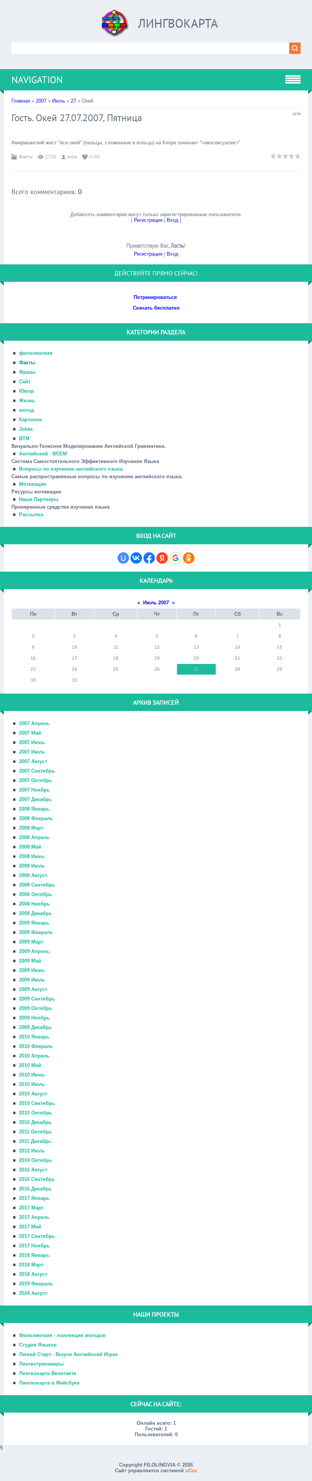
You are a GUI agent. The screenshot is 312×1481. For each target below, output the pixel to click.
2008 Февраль (36, 818)
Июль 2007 (156, 602)
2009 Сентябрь (37, 999)
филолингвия (36, 353)
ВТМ (24, 438)
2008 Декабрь (35, 913)
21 (237, 658)
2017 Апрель (34, 1217)
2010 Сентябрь (37, 1103)
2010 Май (30, 1065)
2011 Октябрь (35, 1132)
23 (33, 669)
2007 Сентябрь (37, 771)
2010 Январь (34, 1037)
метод (26, 410)
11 (115, 647)
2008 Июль (32, 866)
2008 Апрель (34, 837)
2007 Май (30, 733)
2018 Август (33, 1274)
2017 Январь (34, 1198)
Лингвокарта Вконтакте (47, 1373)
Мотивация (32, 484)
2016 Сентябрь (37, 1179)
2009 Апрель (34, 951)
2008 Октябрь (35, 894)
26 (157, 669)
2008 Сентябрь (37, 885)
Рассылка (31, 514)
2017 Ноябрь (34, 1246)
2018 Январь (34, 1255)
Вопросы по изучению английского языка (71, 469)
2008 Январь (34, 809)
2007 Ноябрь (34, 790)
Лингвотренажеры (41, 1364)
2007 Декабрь (35, 799)
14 (237, 647)
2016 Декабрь (35, 1189)
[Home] (115, 26)
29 (279, 669)
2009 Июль (32, 980)
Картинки (30, 419)
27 (73, 101)
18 (115, 658)
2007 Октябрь (35, 780)
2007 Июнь (32, 742)
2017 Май (30, 1227)
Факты (26, 157)
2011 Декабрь (35, 1141)
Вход (172, 220)
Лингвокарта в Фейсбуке (49, 1383)
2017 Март (31, 1208)
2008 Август (33, 875)
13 (196, 647)
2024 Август (33, 1293)
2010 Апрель (34, 1056)
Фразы (27, 372)
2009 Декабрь (35, 1027)
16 (33, 658)
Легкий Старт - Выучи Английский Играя (68, 1354)
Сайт (24, 381)
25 (115, 669)
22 (279, 658)
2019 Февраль (36, 1284)
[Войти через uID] (123, 558)
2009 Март (31, 942)
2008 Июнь (32, 856)
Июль (58, 101)
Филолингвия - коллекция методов (62, 1335)
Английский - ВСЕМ (43, 454)
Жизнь (27, 400)
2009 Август (33, 989)
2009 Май (30, 961)
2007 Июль (32, 752)
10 (74, 647)
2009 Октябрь (35, 1008)
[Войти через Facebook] (149, 558)
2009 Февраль (36, 932)
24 (74, 669)
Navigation (37, 80)
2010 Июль (32, 1084)
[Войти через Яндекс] (162, 558)
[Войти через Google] (175, 558)
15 (279, 647)
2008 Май (30, 847)
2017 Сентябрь (37, 1236)
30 (33, 680)
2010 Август (33, 1094)
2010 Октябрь (35, 1113)
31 (74, 680)
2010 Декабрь (35, 1122)
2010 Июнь (32, 1075)
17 (74, 658)
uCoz (191, 1470)
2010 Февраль (36, 1046)
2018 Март (31, 1265)
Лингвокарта (178, 23)
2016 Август (33, 1170)
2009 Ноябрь (34, 1018)
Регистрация (148, 220)
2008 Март (31, 828)
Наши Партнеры (38, 499)
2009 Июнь (32, 970)
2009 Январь (34, 923)
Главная (20, 101)
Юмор (26, 391)
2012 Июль (32, 1151)
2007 (41, 101)
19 (157, 658)
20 (196, 658)
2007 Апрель (34, 723)
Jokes (26, 429)
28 (237, 669)
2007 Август (33, 761)
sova (72, 157)
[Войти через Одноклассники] (188, 558)
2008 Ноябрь (34, 904)
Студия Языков (38, 1345)
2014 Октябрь (35, 1160)
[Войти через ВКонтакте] (136, 558)
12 (157, 647)
